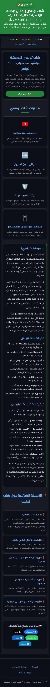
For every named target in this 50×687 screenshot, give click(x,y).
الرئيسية (35, 667)
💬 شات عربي (37, 39)
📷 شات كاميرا (31, 44)
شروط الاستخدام (25, 672)
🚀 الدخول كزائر (25, 94)
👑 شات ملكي (13, 39)
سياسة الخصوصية (19, 667)
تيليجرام (23, 643)
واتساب (30, 637)
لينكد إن (16, 637)
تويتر (16, 632)
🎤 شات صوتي (19, 44)
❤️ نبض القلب (25, 39)
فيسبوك (29, 632)
